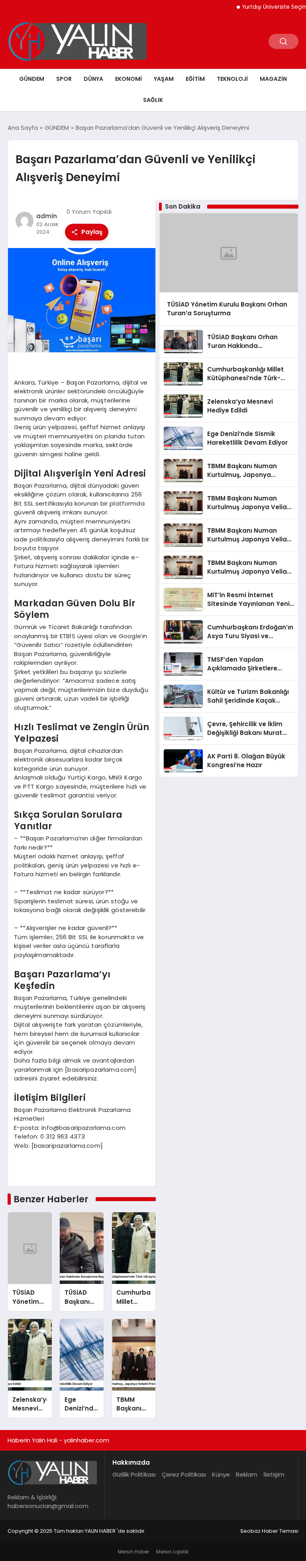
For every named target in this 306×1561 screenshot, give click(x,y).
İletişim (273, 1474)
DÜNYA (93, 79)
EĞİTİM (195, 79)
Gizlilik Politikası (134, 1474)
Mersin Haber (133, 1551)
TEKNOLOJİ (232, 79)
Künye (221, 1474)
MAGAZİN (273, 79)
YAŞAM (164, 79)
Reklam (246, 1474)
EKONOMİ (128, 79)
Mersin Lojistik (172, 1551)
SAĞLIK (153, 100)
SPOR (64, 79)
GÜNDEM (31, 79)
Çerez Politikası (184, 1474)
